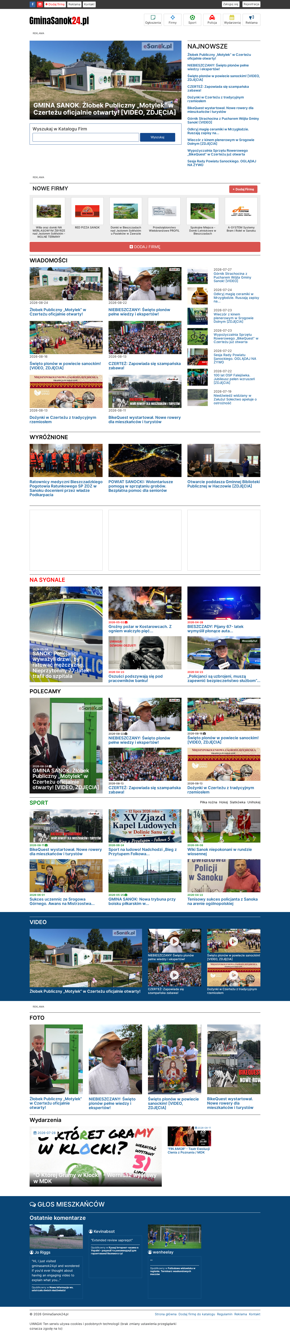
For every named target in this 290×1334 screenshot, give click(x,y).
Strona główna (166, 1314)
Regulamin (224, 1314)
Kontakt (89, 4)
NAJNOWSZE (207, 46)
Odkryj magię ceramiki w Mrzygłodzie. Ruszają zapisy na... (218, 131)
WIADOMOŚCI (48, 260)
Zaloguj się (230, 4)
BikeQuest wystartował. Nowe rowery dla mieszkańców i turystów (220, 110)
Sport (192, 22)
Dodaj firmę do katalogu (197, 1314)
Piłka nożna (208, 802)
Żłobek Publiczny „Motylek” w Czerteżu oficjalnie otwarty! (219, 56)
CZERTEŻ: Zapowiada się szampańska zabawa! (218, 88)
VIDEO (38, 922)
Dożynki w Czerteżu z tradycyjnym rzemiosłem (215, 99)
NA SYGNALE (47, 579)
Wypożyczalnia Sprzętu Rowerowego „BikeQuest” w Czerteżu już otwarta (217, 152)
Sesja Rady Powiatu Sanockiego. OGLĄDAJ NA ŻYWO (221, 163)
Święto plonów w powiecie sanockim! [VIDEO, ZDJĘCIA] (223, 78)
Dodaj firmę (56, 4)
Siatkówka (237, 802)
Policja (212, 22)
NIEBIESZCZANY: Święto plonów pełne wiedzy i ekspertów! (218, 67)
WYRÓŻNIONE (49, 437)
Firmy (173, 22)
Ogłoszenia (153, 22)
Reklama (74, 4)
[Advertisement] (63, 539)
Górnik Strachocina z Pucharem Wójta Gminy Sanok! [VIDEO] (223, 120)
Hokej (223, 802)
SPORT (39, 802)
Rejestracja (251, 4)
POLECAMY (45, 691)
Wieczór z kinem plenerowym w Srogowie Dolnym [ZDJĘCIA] (220, 142)
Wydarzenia (232, 22)
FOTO (37, 1017)
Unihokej (253, 802)
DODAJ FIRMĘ (146, 246)
